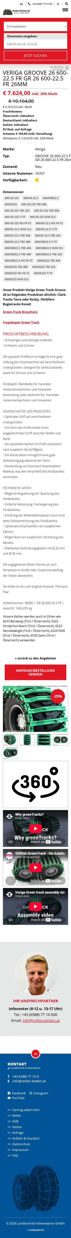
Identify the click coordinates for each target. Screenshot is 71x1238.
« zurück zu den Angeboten (35, 658)
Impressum (20, 1150)
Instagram (40, 1093)
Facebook (18, 1093)
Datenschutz (21, 1144)
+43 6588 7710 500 (41, 4)
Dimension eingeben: (22, 36)
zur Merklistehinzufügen (57, 68)
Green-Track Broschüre (20, 312)
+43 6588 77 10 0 (25, 1076)
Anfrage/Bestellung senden (35, 672)
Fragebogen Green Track (21, 322)
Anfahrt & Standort (26, 1138)
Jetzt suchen (35, 55)
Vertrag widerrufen (26, 1110)
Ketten (17, 1127)
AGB (15, 1121)
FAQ (15, 1155)
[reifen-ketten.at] (22, 12)
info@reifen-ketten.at (41, 1020)
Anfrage (17, 1133)
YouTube (18, 1098)
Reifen (16, 1115)
